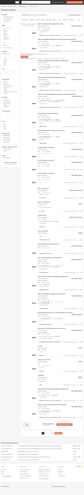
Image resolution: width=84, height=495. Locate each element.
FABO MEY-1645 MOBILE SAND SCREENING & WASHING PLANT (53, 60)
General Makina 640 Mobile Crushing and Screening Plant (51, 130)
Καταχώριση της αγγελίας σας (64, 424)
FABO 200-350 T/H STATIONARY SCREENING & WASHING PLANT (53, 276)
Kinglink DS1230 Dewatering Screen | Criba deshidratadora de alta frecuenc (55, 312)
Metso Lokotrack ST (5, 459)
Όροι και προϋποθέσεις (24, 469)
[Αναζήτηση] (22, 2)
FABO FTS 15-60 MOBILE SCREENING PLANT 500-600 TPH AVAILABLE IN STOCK (57, 39)
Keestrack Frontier (42, 215)
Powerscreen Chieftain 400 (44, 202)
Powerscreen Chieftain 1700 (7, 456)
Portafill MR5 (41, 375)
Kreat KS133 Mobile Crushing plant (46, 147)
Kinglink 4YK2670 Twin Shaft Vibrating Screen (48, 244)
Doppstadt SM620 (5, 451)
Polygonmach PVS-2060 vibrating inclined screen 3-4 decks (51, 328)
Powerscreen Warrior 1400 (7, 448)
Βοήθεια (2, 471)
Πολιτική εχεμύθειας (23, 471)
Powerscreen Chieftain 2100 (7, 454)
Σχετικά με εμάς (4, 469)
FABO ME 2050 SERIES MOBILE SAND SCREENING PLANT (52, 77)
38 (51, 433)
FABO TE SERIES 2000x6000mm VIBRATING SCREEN (50, 23)
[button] (78, 35)
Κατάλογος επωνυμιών (24, 477)
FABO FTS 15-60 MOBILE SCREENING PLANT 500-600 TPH (51, 293)
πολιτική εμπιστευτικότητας (39, 58)
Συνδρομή (24, 56)
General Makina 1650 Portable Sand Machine (48, 113)
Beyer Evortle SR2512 (43, 231)
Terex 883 (40, 346)
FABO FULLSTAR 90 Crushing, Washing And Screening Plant (52, 404)
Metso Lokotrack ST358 (43, 188)
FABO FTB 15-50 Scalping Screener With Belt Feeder (50, 257)
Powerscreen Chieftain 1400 (7, 445)
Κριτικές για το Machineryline (25, 475)
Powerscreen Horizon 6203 (44, 359)
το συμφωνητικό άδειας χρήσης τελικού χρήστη (55, 58)
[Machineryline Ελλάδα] (7, 2)
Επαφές (2, 473)
